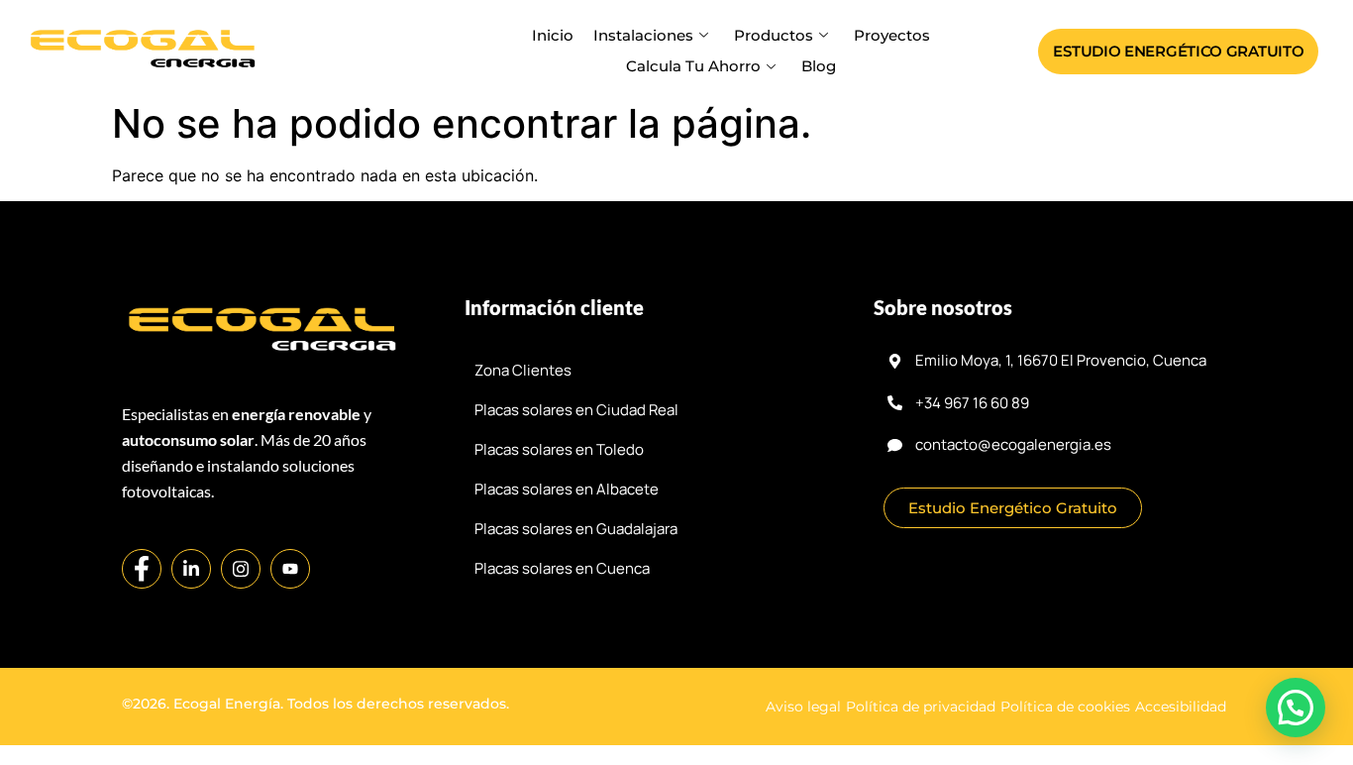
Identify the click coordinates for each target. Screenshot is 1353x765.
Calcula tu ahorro (693, 65)
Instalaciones (643, 35)
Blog (818, 65)
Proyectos (892, 35)
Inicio (552, 35)
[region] (676, 695)
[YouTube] (290, 569)
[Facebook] (141, 569)
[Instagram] (240, 569)
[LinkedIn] (191, 569)
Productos (773, 35)
